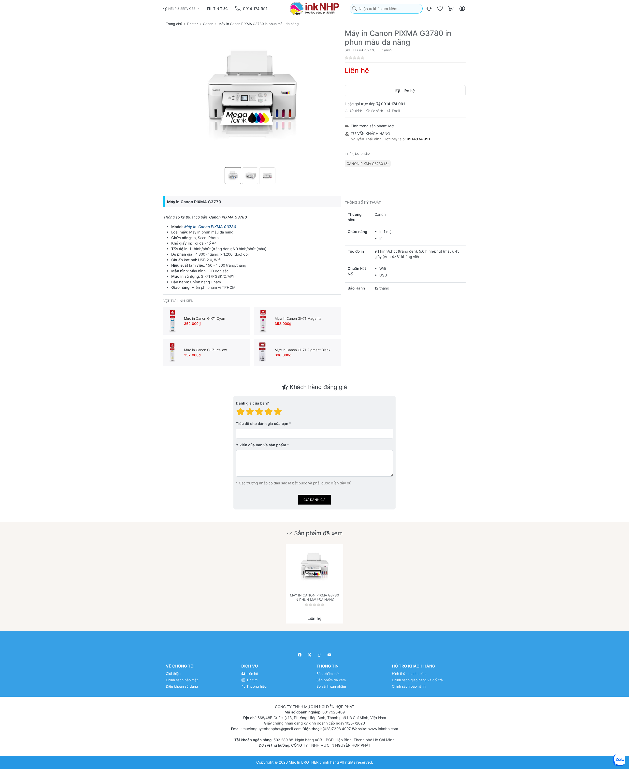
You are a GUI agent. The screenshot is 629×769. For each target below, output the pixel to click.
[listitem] (252, 97)
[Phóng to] (252, 97)
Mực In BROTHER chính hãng (314, 762)
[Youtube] (330, 655)
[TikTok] (319, 655)
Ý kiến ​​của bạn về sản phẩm (261, 445)
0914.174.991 (418, 139)
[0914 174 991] (238, 9)
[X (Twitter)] (310, 655)
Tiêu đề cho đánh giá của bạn (262, 423)
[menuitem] (368, 163)
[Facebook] (300, 655)
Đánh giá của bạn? (252, 403)
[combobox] (386, 9)
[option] (233, 175)
